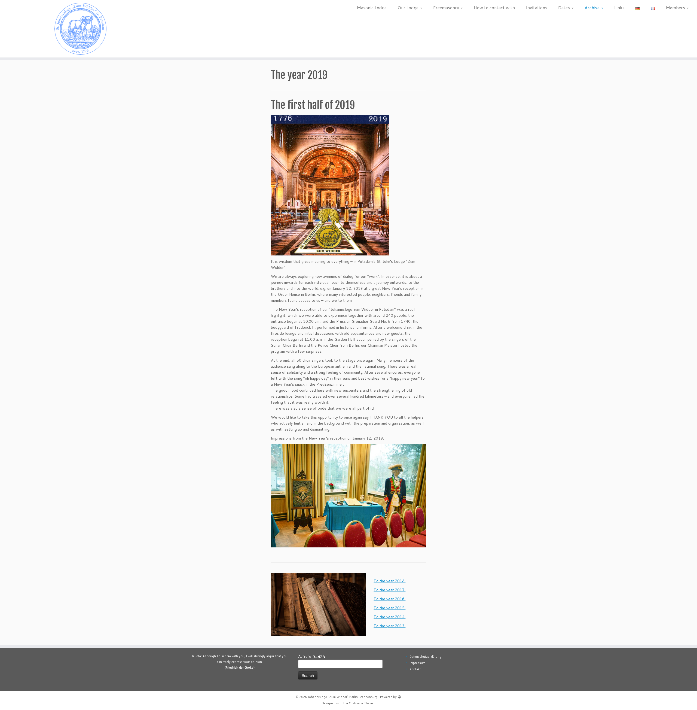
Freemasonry (446, 7)
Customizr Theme (361, 703)
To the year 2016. (389, 599)
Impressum (417, 663)
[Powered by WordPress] (399, 696)
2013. (399, 626)
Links (619, 7)
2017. (399, 590)
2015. (399, 608)
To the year (384, 590)
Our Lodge (409, 7)
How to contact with (494, 7)
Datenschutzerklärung (425, 656)
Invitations (536, 7)
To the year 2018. (389, 581)
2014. (399, 617)
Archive (593, 7)
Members (676, 7)
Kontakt (415, 669)
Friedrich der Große (239, 667)
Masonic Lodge (372, 7)
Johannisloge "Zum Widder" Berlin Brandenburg (343, 697)
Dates (564, 7)
